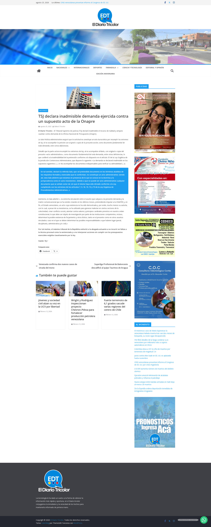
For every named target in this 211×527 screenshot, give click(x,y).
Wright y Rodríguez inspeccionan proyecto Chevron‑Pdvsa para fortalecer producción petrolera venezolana (83, 310)
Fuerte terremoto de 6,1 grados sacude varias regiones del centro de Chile (115, 305)
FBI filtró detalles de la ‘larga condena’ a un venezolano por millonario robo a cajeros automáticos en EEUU (151, 342)
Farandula (111, 67)
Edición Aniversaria (105, 74)
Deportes (97, 67)
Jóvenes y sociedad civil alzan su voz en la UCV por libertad (49, 303)
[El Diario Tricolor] (39, 71)
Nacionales (61, 67)
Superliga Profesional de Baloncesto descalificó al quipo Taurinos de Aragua (109, 266)
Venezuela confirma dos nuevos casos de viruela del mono (58, 266)
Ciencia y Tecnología (132, 67)
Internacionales (81, 67)
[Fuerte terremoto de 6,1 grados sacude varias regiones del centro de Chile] (116, 282)
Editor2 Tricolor (59, 126)
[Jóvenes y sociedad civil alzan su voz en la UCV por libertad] (50, 282)
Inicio (50, 67)
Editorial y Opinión (155, 67)
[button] (68, 68)
